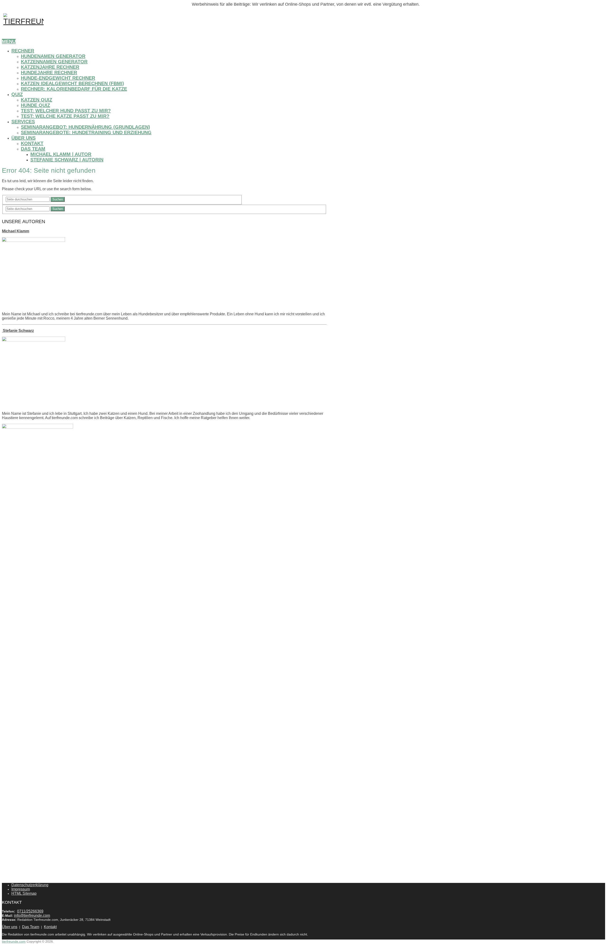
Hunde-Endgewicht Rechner (58, 78)
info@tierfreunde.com (32, 915)
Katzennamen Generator (54, 61)
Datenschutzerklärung (29, 885)
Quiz (17, 94)
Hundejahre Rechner (49, 72)
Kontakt (32, 143)
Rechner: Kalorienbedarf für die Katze (74, 88)
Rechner (22, 50)
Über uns (23, 137)
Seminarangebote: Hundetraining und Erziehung (86, 132)
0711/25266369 (30, 911)
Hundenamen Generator (53, 56)
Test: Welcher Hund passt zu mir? (66, 110)
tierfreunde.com (14, 941)
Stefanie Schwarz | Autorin (66, 159)
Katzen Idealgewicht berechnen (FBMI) (72, 83)
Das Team (33, 148)
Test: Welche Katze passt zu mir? (65, 116)
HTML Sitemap (24, 893)
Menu (9, 41)
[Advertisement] (37, 747)
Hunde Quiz (35, 105)
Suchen (57, 199)
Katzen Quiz (36, 99)
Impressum (20, 889)
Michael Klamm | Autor (60, 154)
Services (23, 121)
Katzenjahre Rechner (50, 67)
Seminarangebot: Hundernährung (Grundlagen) (85, 127)
